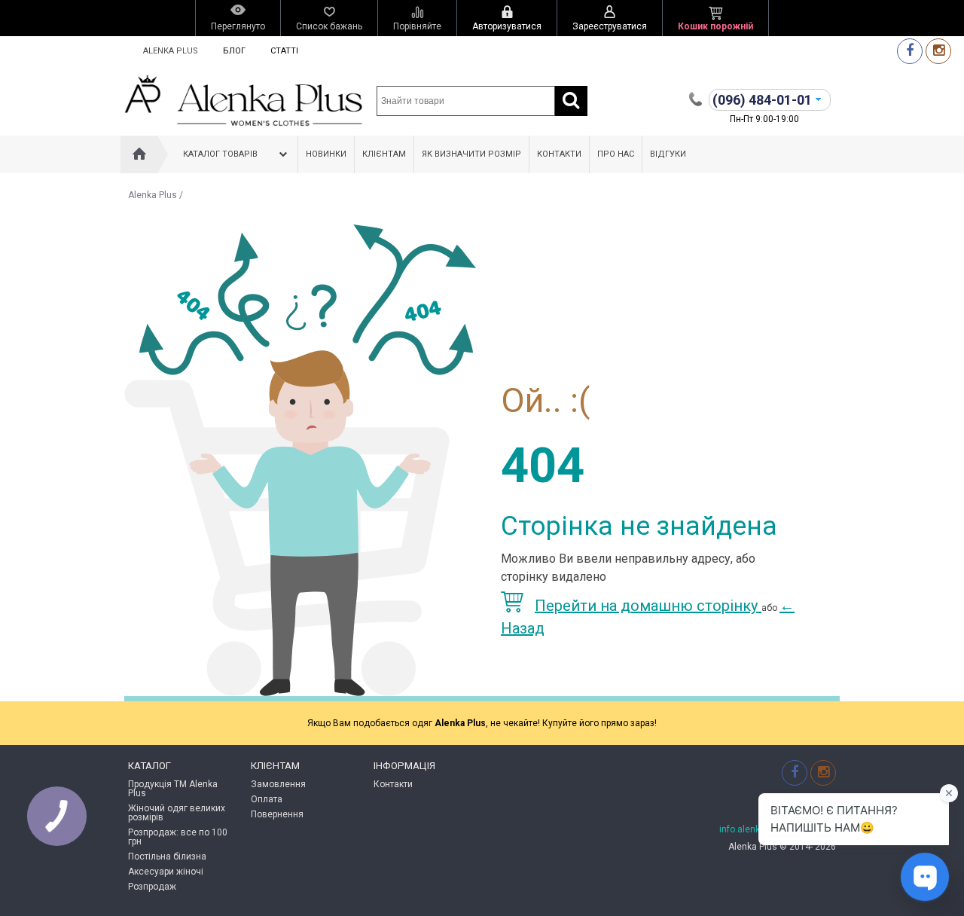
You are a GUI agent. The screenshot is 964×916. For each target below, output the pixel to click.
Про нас (615, 154)
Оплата (266, 799)
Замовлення (278, 784)
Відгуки (668, 154)
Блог (234, 51)
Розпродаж (152, 886)
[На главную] (139, 154)
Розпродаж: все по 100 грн (177, 837)
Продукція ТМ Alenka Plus (173, 788)
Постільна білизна (167, 856)
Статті (284, 51)
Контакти (559, 154)
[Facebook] (910, 51)
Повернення (277, 814)
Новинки (326, 154)
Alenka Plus (170, 51)
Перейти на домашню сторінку (648, 606)
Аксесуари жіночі (165, 871)
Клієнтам (384, 154)
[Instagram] (938, 51)
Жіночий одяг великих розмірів (176, 813)
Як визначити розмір (471, 154)
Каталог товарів (220, 154)
